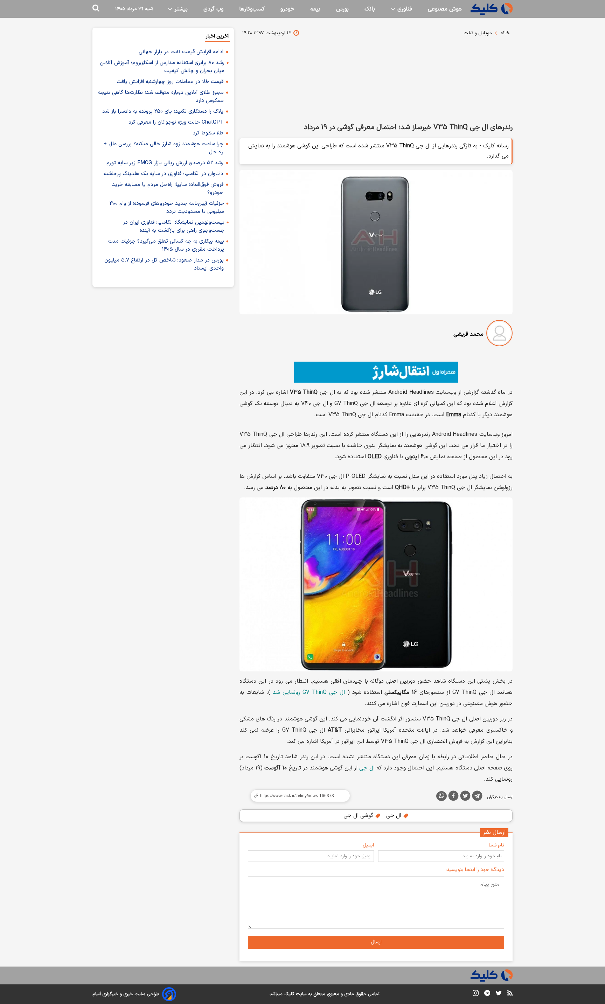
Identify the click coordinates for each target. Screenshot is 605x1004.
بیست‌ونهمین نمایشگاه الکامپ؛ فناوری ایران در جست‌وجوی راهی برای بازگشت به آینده (173, 226)
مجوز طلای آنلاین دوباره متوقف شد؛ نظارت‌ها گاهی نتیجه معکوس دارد (161, 97)
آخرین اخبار (217, 36)
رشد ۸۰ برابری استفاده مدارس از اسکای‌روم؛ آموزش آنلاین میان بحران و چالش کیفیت (162, 67)
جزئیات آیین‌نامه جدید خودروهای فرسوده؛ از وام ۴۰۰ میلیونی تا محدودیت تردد (167, 208)
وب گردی (213, 9)
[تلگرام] (477, 797)
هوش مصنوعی (445, 9)
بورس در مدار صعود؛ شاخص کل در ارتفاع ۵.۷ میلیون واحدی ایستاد (164, 264)
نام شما (496, 845)
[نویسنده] (499, 334)
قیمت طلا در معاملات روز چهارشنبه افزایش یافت (170, 82)
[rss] (510, 994)
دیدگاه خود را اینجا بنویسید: (475, 869)
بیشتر (180, 9)
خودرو (287, 9)
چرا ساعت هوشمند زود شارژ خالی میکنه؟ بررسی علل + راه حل (163, 148)
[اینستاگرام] (476, 994)
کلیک (289, 994)
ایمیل (368, 845)
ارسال (376, 942)
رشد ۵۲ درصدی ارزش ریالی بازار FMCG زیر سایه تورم (164, 163)
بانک (369, 9)
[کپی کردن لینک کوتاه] (297, 795)
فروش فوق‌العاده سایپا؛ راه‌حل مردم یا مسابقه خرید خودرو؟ (167, 189)
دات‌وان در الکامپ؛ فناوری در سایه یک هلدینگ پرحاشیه (163, 174)
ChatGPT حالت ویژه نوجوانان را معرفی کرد (175, 122)
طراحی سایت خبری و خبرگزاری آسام (125, 994)
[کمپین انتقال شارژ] (376, 372)
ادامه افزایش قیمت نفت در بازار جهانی (181, 52)
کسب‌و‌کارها (252, 9)
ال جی (366, 768)
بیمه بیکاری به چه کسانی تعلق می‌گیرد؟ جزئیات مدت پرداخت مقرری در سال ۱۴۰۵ (166, 245)
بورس (342, 9)
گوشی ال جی (359, 815)
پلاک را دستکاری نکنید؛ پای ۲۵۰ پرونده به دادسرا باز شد (162, 111)
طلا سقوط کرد (208, 133)
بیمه (315, 9)
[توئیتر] (465, 797)
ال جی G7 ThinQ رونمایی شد (309, 692)
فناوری (404, 9)
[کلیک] (492, 9)
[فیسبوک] (453, 797)
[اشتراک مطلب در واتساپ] (441, 796)
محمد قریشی (468, 334)
